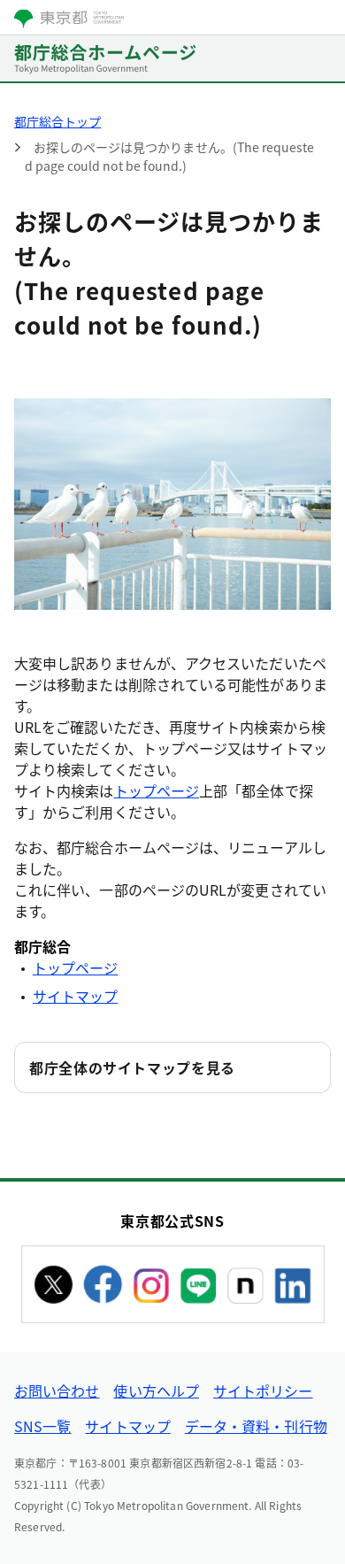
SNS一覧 (42, 1426)
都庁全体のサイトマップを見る (132, 1067)
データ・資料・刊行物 (256, 1426)
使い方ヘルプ (155, 1390)
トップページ (156, 790)
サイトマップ (75, 995)
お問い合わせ (56, 1390)
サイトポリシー (263, 1390)
